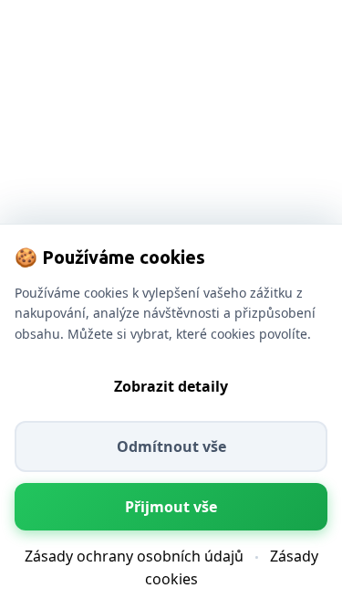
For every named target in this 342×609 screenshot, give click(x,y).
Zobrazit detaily (171, 386)
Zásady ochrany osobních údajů (134, 556)
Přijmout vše (171, 507)
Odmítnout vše (171, 446)
